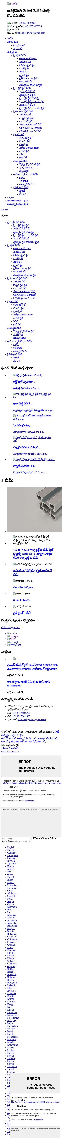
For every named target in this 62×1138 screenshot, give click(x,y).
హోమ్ (10, 38)
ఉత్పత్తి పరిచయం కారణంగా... (27, 388)
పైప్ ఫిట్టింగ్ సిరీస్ (20, 187)
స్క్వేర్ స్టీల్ (24, 171)
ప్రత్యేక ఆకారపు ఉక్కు (29, 147)
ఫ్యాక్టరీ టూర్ (19, 45)
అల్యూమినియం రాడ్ (27, 738)
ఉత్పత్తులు (12, 52)
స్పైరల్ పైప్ (24, 75)
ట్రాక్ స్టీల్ (23, 157)
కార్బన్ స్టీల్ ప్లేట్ (26, 118)
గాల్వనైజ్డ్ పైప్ (25, 81)
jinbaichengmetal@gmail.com (31, 33)
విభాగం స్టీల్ (24, 141)
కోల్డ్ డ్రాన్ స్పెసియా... (24, 381)
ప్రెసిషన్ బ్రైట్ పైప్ (27, 65)
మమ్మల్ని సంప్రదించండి (17, 204)
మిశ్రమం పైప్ (25, 61)
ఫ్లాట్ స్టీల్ (23, 144)
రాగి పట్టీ (41, 741)
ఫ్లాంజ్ (22, 190)
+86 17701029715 (10, 751)
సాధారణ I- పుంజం (23, 587)
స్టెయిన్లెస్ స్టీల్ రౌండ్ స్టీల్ (29, 98)
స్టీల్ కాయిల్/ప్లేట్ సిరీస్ (23, 111)
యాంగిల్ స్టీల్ (25, 138)
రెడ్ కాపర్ (23, 181)
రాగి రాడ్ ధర (21, 741)
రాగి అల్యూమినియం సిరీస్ (25, 174)
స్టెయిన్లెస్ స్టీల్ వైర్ (27, 104)
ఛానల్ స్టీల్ (24, 151)
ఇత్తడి (22, 177)
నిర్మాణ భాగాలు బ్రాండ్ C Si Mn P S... (30, 453)
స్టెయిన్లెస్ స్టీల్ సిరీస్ (22, 88)
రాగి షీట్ (32, 741)
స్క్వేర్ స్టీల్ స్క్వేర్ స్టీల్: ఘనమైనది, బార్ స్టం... (33, 410)
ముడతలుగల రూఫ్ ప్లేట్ (30, 124)
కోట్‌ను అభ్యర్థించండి (10, 627)
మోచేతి (22, 194)
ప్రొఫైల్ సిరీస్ (18, 134)
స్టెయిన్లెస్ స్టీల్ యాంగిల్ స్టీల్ (31, 101)
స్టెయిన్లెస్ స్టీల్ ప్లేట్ (27, 95)
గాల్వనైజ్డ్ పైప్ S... (23, 403)
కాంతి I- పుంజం (21, 600)
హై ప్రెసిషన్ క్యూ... (23, 425)
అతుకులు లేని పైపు (28, 58)
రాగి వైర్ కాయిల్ (8, 738)
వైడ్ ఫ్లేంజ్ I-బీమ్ (22, 612)
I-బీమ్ (22, 154)
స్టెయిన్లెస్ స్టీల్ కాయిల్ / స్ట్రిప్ (32, 108)
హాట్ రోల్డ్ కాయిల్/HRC (30, 131)
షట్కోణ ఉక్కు (26, 167)
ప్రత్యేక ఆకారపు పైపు (28, 78)
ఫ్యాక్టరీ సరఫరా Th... (24, 465)
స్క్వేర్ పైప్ (24, 68)
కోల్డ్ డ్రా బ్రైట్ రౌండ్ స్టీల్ (29, 164)
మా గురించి (12, 42)
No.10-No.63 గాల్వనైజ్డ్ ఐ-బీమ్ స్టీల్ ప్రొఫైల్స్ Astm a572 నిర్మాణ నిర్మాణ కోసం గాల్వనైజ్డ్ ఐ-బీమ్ (33, 553)
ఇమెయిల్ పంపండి (9, 748)
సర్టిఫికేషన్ (17, 48)
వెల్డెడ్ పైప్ (23, 71)
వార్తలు (10, 197)
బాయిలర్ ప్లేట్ (25, 121)
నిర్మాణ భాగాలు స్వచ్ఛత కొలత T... (29, 431)
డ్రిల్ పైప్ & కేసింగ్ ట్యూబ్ (30, 85)
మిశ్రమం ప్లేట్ (25, 114)
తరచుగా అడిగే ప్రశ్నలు (17, 200)
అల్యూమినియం (26, 184)
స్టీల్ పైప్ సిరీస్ (19, 55)
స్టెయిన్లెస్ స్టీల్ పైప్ (27, 91)
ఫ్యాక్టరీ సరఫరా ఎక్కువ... (26, 447)
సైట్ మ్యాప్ (17, 735)
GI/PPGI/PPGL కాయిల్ (30, 128)
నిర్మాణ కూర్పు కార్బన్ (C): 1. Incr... (29, 472)
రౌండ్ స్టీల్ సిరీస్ (20, 161)
